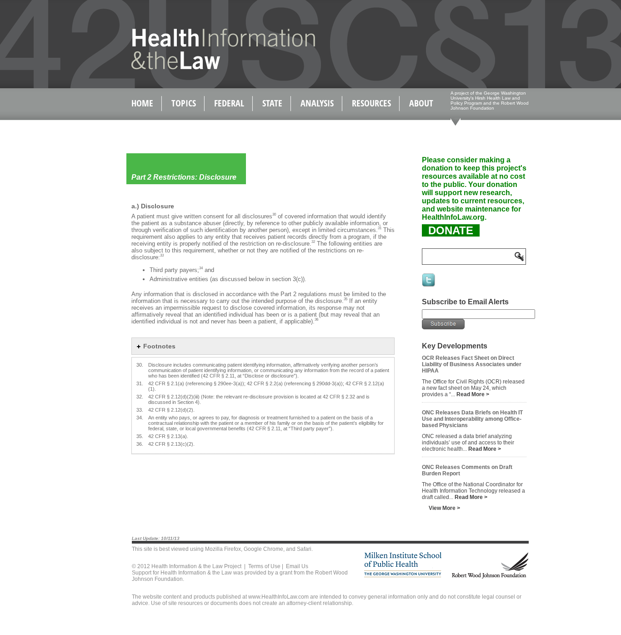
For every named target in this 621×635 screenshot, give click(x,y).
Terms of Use (264, 566)
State (272, 103)
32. (139, 396)
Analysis (317, 103)
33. (139, 410)
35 (345, 299)
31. (139, 383)
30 (274, 214)
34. (139, 417)
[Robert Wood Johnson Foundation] (490, 577)
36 (316, 320)
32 (313, 242)
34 (201, 268)
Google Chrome (263, 549)
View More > (444, 508)
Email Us (297, 566)
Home (142, 103)
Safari (304, 549)
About (421, 103)
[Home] (204, 67)
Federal (229, 103)
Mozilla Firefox (223, 549)
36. (139, 444)
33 (162, 255)
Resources (371, 103)
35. (139, 436)
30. (139, 365)
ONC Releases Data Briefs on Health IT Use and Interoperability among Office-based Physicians (472, 418)
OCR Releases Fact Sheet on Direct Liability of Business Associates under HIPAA (471, 364)
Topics (183, 103)
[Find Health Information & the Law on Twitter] (429, 286)
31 (379, 228)
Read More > (472, 394)
